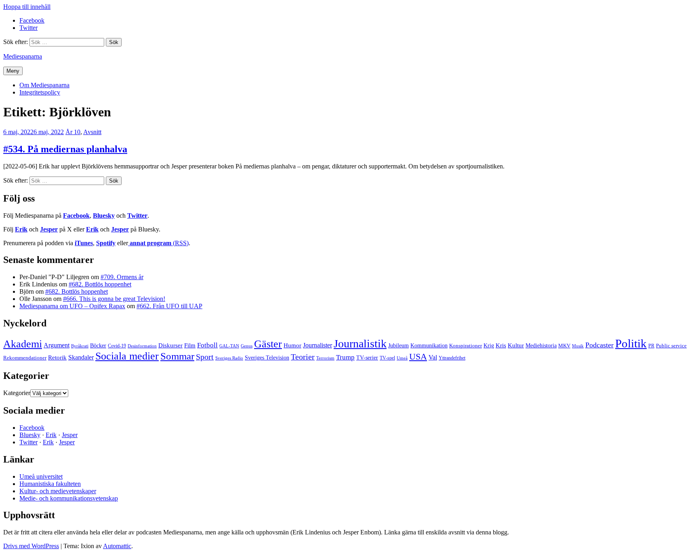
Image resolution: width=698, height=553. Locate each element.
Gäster (268, 344)
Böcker (98, 346)
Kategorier (16, 392)
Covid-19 (117, 346)
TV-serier (367, 358)
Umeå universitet (41, 476)
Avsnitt (92, 131)
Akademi (22, 344)
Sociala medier (127, 356)
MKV (564, 346)
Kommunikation (429, 345)
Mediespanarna (22, 56)
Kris (501, 345)
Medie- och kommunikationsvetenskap (68, 498)
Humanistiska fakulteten (50, 483)
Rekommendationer (24, 358)
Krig (489, 345)
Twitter (137, 215)
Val (433, 357)
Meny (12, 71)
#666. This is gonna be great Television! (114, 298)
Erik (21, 229)
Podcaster (599, 345)
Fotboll (207, 345)
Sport (205, 356)
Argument (56, 345)
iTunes (84, 243)
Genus (246, 345)
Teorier (303, 356)
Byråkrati (79, 346)
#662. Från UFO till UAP (169, 306)
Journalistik (360, 343)
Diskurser (170, 345)
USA (418, 356)
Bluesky (104, 215)
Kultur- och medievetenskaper (57, 491)
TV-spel (387, 358)
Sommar (177, 356)
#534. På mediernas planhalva (65, 149)
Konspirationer (465, 346)
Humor (292, 345)
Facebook (76, 215)
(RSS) (159, 243)
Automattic (117, 545)
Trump (345, 357)
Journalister (317, 345)
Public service (671, 346)
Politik (631, 343)
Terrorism (325, 357)
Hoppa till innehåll (26, 6)
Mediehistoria (541, 345)
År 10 (72, 131)
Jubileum (398, 346)
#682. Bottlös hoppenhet (100, 284)
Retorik (57, 357)
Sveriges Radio (229, 357)
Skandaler (81, 357)
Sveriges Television (267, 358)
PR (651, 346)
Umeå (402, 357)
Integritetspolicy (39, 92)
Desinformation (142, 346)
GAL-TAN (229, 345)
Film (190, 345)
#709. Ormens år (122, 276)
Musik (578, 345)
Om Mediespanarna (44, 85)
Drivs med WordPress (31, 545)
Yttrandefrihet (452, 357)
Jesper (49, 229)
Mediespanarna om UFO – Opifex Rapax (72, 306)
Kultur (516, 345)
